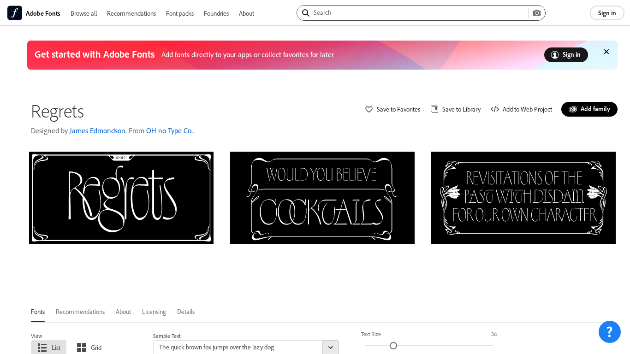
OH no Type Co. (169, 130)
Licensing (154, 311)
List (56, 347)
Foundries (216, 13)
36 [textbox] (494, 333)
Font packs (180, 13)
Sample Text (167, 335)
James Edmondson (97, 130)
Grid (96, 347)
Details (186, 311)
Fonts (38, 311)
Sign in (607, 13)
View (36, 335)
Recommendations (131, 13)
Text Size (371, 333)
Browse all (84, 13)
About (246, 13)
